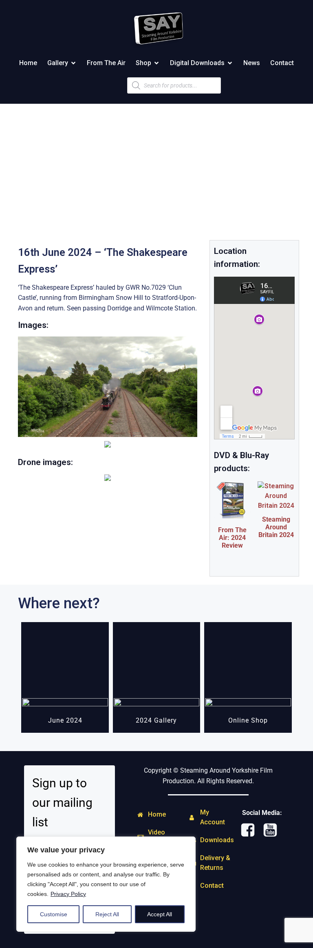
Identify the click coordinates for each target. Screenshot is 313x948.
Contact (282, 63)
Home (28, 63)
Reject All (107, 914)
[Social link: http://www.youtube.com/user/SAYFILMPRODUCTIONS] (273, 830)
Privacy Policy (68, 894)
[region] (106, 884)
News (251, 63)
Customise (53, 914)
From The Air (106, 63)
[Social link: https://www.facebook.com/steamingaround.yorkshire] (251, 830)
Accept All (159, 914)
